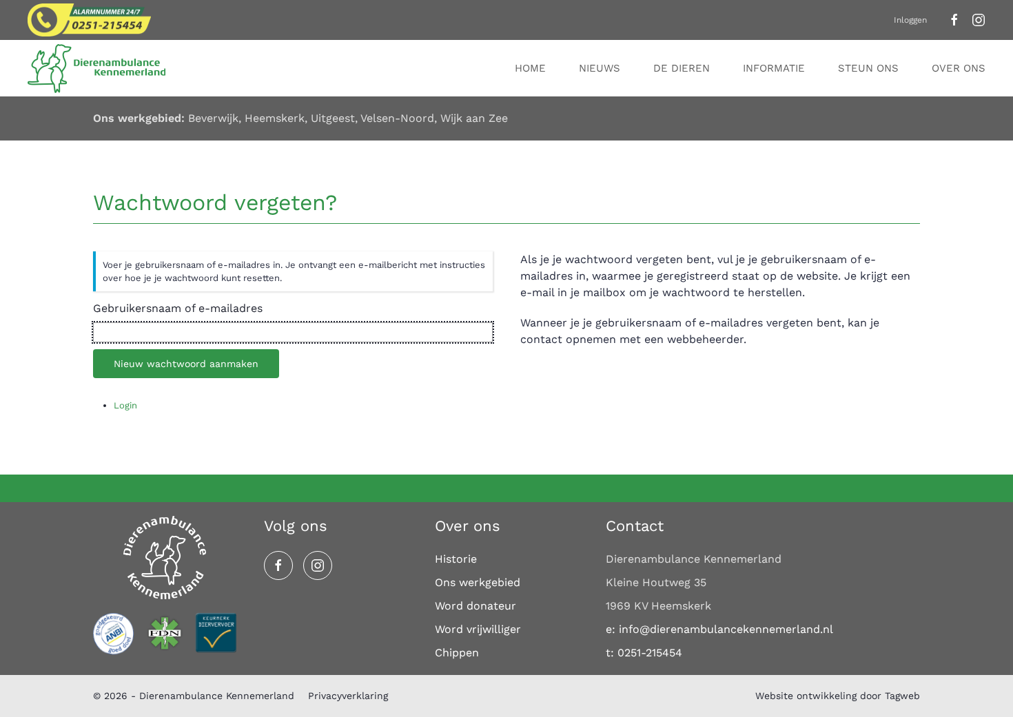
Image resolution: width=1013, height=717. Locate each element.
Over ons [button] (958, 68)
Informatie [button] (774, 68)
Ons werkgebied (477, 582)
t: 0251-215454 (644, 652)
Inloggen (910, 20)
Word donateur (475, 605)
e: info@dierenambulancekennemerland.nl (719, 629)
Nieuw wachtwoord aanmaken (186, 363)
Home (530, 68)
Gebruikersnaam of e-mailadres (178, 308)
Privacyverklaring (348, 695)
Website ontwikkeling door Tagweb (837, 695)
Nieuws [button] (599, 68)
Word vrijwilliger (478, 629)
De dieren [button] (681, 68)
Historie (456, 558)
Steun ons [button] (868, 68)
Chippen (457, 652)
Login (125, 405)
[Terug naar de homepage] (99, 68)
